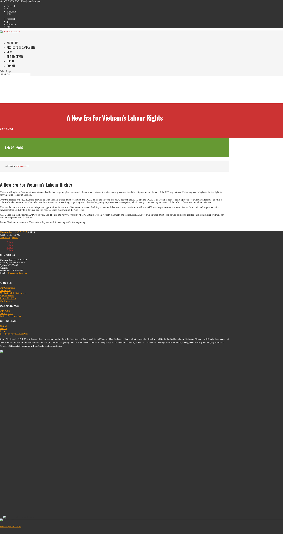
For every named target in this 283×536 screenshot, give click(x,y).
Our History (5, 290)
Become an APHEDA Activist (14, 334)
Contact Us (5, 237)
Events (3, 331)
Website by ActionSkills (10, 526)
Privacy (15, 237)
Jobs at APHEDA (8, 298)
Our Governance (7, 288)
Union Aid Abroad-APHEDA (13, 232)
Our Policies (5, 301)
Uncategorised (22, 166)
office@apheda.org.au (17, 273)
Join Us (3, 326)
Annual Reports (7, 296)
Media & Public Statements (12, 293)
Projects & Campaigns (21, 47)
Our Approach (6, 313)
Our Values (5, 311)
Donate (11, 65)
